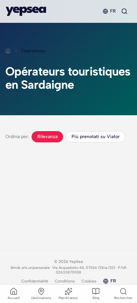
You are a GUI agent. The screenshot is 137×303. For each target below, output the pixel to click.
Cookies (88, 281)
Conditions (65, 281)
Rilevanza (47, 136)
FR (113, 11)
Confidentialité (34, 281)
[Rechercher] (124, 11)
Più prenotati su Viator (95, 136)
